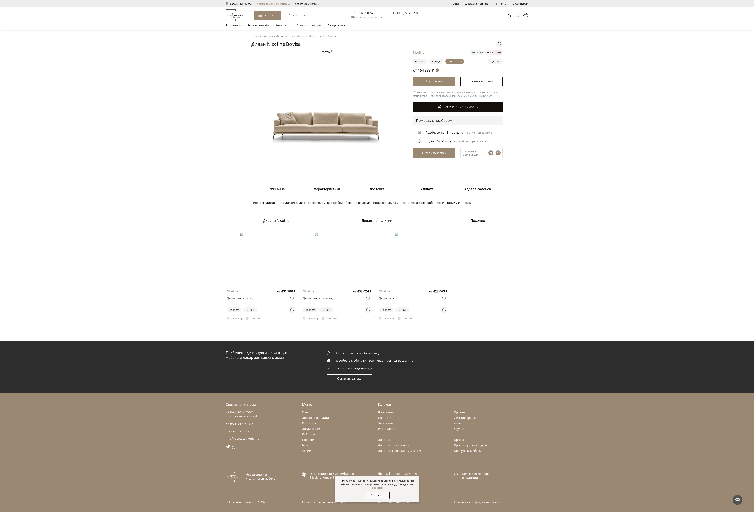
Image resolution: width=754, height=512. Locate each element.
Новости (308, 440)
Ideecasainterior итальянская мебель (260, 476)
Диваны (384, 440)
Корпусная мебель (467, 451)
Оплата (427, 189)
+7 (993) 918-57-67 (364, 13)
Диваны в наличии (377, 221)
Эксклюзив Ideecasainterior (267, 25)
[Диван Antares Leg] (261, 235)
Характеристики (327, 189)
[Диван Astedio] (413, 235)
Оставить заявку (349, 378)
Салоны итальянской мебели (323, 502)
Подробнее (376, 487)
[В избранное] (292, 298)
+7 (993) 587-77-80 (406, 13)
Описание (276, 189)
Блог (305, 445)
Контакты (500, 3)
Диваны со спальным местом (399, 451)
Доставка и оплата (476, 3)
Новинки (384, 418)
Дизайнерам (520, 3)
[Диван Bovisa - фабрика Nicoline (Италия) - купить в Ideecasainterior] (327, 177)
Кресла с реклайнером (470, 445)
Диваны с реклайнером (395, 445)
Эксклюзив (386, 423)
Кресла (459, 440)
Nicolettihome (319, 477)
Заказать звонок (238, 431)
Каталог (271, 15)
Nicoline (232, 291)
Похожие (477, 221)
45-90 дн (436, 61)
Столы (458, 423)
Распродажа (336, 25)
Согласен (377, 495)
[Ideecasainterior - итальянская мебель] (235, 15)
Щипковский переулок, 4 (366, 17)
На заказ (234, 310)
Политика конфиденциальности (478, 502)
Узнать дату (454, 61)
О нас (456, 3)
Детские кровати (466, 418)
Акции (316, 25)
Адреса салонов (477, 189)
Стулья (459, 429)
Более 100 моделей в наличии (476, 475)
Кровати (460, 412)
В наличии (234, 25)
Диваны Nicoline (276, 221)
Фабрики (299, 25)
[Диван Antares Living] (337, 235)
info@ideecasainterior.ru (243, 438)
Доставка (377, 189)
